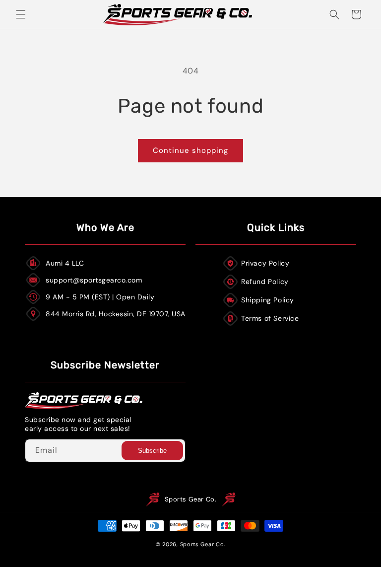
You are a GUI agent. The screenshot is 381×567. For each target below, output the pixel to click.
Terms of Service (270, 318)
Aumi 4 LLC (65, 263)
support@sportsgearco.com (94, 280)
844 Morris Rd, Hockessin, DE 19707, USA (116, 313)
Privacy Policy (265, 263)
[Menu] (21, 14)
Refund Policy (265, 281)
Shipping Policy (267, 299)
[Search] (334, 14)
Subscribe (152, 450)
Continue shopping (190, 150)
